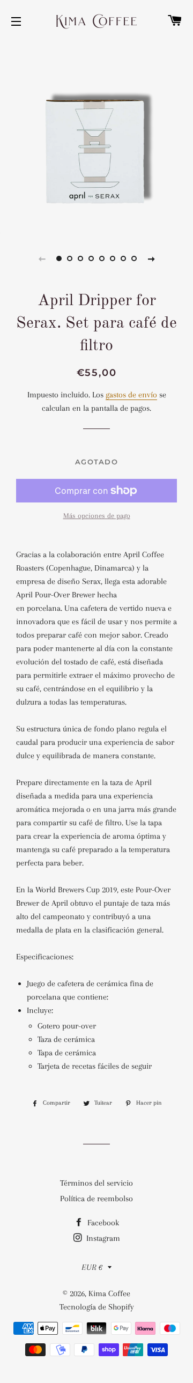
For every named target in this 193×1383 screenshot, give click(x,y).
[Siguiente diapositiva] (151, 258)
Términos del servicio (96, 1183)
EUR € (91, 1267)
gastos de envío (131, 395)
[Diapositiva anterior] (42, 258)
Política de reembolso (96, 1198)
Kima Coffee (109, 1293)
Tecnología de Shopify (97, 1307)
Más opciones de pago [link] (96, 516)
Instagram (102, 1238)
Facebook (102, 1222)
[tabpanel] (96, 136)
